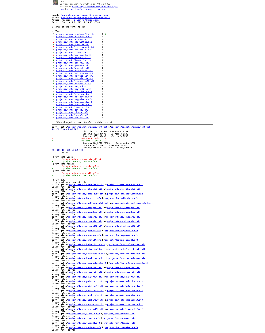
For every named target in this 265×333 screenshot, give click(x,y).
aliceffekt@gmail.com (86, 20)
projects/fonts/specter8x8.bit (74, 104)
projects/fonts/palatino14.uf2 (74, 94)
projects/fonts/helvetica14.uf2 (74, 73)
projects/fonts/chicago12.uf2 (73, 50)
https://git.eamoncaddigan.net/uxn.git (95, 7)
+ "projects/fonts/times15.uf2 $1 (75, 168)
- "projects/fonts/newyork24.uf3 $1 (76, 159)
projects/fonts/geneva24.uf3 (72, 68)
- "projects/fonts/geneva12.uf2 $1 (76, 173)
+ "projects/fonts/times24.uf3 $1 (75, 161)
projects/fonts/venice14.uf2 (72, 118)
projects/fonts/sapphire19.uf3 (74, 102)
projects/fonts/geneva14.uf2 (72, 65)
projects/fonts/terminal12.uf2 (74, 107)
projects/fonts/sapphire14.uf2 (74, 99)
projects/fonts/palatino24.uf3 (74, 97)
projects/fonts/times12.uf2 (72, 110)
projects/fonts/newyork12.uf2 (73, 84)
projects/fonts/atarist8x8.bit (74, 42)
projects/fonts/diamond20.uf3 (73, 60)
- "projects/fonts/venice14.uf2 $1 (76, 166)
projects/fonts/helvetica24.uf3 (74, 76)
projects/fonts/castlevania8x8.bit (76, 47)
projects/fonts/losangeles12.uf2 (75, 81)
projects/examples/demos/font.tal (76, 34)
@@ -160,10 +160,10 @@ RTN (67, 150)
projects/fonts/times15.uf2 (72, 112)
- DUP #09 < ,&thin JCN (79, 138)
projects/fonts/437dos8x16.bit (74, 37)
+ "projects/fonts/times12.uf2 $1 (75, 175)
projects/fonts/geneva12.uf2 (72, 63)
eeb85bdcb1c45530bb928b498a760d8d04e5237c (85, 17)
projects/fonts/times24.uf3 (72, 115)
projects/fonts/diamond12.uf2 (73, 57)
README (89, 9)
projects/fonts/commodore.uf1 (73, 52)
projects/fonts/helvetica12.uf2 (74, 70)
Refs (79, 9)
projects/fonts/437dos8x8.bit (73, 39)
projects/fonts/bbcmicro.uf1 (72, 44)
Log (62, 9)
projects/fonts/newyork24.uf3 (73, 89)
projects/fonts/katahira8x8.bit (74, 78)
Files (70, 9)
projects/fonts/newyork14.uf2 (73, 86)
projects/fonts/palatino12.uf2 (74, 91)
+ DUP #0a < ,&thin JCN (79, 141)
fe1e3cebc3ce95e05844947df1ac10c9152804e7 (85, 15)
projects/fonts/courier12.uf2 (73, 55)
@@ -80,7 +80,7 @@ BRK (65, 129)
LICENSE (101, 9)
